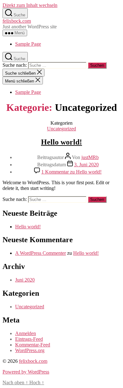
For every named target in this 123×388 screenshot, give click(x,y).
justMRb (90, 157)
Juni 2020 (25, 279)
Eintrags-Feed (29, 339)
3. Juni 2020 (86, 164)
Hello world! (61, 142)
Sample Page (28, 44)
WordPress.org (29, 350)
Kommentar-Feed (32, 344)
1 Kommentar (71, 171)
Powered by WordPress (26, 371)
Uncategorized (61, 128)
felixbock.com (17, 21)
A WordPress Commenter (40, 253)
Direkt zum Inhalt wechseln (30, 5)
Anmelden (25, 333)
